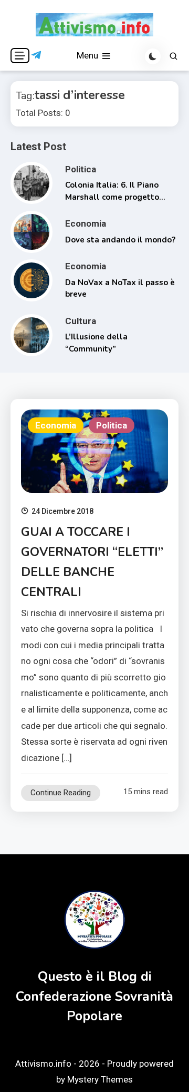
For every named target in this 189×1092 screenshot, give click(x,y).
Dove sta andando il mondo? (120, 240)
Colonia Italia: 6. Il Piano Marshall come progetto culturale (112, 197)
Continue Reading (60, 792)
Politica (80, 169)
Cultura (80, 321)
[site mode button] (153, 56)
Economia (85, 223)
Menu (88, 55)
